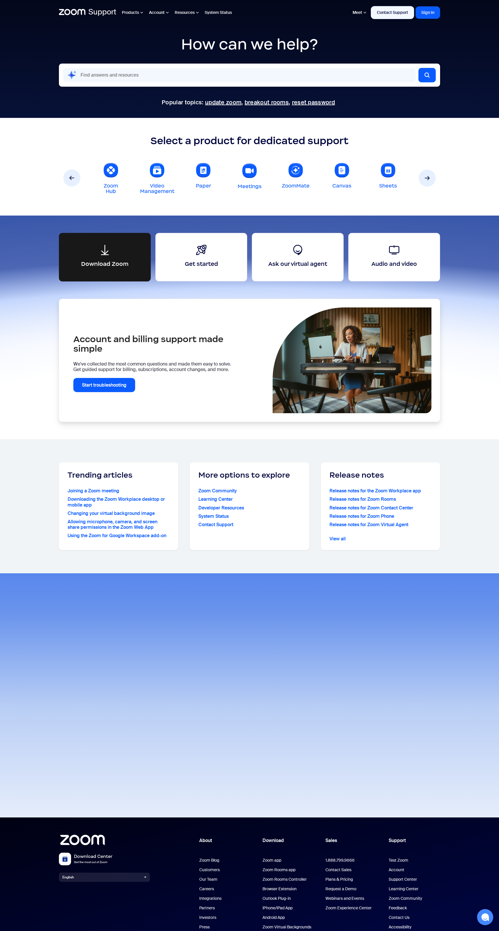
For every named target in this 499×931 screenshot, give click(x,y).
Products (130, 12)
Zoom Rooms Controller (284, 879)
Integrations (210, 898)
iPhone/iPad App (277, 908)
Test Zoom (398, 860)
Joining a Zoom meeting (93, 491)
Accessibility (400, 927)
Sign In (427, 12)
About (205, 840)
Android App (273, 917)
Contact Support (392, 12)
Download (273, 840)
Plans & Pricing (339, 879)
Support (397, 840)
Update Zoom (223, 102)
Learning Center (215, 499)
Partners (207, 908)
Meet (357, 12)
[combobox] (239, 75)
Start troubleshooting (104, 385)
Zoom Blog (209, 860)
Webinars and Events (344, 898)
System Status (218, 12)
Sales (331, 840)
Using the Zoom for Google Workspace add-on (117, 535)
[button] (427, 75)
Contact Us (399, 917)
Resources (185, 12)
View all (337, 538)
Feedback (398, 908)
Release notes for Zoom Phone (361, 516)
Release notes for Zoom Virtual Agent (368, 524)
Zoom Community (217, 491)
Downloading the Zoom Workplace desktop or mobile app (116, 501)
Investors (207, 917)
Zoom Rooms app (278, 869)
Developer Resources (221, 508)
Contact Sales (338, 869)
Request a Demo (340, 889)
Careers (206, 889)
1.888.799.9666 (340, 860)
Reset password (313, 102)
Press (204, 927)
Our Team (208, 879)
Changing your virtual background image (111, 513)
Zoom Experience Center (348, 908)
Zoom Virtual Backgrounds (286, 927)
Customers (209, 869)
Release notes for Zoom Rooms (362, 499)
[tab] (111, 178)
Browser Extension (279, 889)
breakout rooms (267, 102)
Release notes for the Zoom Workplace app (375, 491)
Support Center (403, 879)
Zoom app (271, 860)
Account (157, 12)
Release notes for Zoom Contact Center (371, 508)
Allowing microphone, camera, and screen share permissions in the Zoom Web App (112, 524)
